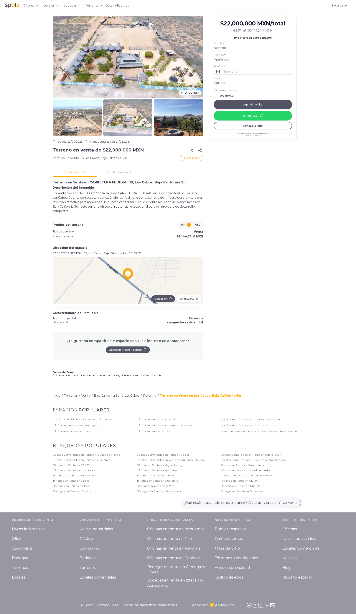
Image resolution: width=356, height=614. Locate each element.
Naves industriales (28, 529)
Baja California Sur (107, 395)
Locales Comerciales (300, 548)
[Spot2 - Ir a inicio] (11, 6)
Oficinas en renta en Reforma (174, 548)
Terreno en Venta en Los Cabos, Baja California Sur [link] (200, 395)
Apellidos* (220, 55)
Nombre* (219, 43)
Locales (18, 577)
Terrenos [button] (92, 5)
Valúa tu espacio (297, 577)
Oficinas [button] (29, 5)
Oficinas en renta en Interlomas (176, 529)
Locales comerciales (98, 577)
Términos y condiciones (236, 558)
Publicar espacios (231, 529)
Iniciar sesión (340, 5)
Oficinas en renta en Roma (171, 538)
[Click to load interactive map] (128, 280)
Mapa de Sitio (227, 548)
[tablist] (128, 172)
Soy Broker (227, 95)
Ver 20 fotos (192, 92)
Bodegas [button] (69, 5)
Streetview (186, 298)
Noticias (289, 558)
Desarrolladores (117, 5)
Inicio (56, 395)
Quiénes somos (229, 538)
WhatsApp (250, 115)
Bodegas (20, 558)
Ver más (288, 503)
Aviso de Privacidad (253, 135)
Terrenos (71, 395)
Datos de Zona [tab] (121, 172)
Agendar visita (252, 104)
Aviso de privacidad (232, 567)
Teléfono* (220, 66)
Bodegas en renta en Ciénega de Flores (177, 569)
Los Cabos (132, 395)
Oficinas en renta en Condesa (173, 558)
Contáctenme (253, 125)
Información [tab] (77, 172)
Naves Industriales (299, 538)
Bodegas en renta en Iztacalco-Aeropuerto (175, 583)
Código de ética (229, 577)
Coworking (22, 548)
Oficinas (19, 538)
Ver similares (189, 157)
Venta (85, 395)
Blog (286, 567)
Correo (218, 78)
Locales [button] (49, 5)
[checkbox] (215, 95)
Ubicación (161, 298)
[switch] (190, 224)
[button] (253, 71)
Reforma (149, 395)
